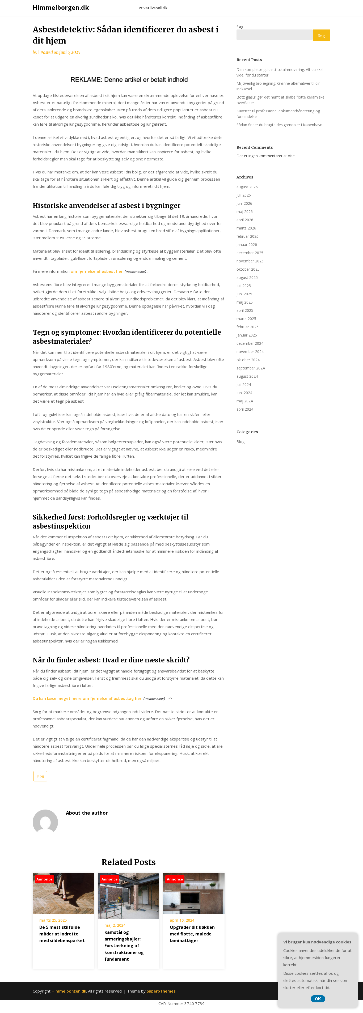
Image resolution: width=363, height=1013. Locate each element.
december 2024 (250, 343)
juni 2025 (244, 293)
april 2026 (245, 219)
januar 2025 (247, 335)
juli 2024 (244, 384)
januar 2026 (247, 244)
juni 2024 (244, 392)
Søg (240, 26)
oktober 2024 (248, 359)
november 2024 (250, 351)
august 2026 (247, 186)
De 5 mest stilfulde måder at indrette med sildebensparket (62, 933)
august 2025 (247, 277)
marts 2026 (246, 228)
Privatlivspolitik (153, 7)
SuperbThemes (161, 991)
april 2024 (245, 409)
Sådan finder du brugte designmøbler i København (279, 124)
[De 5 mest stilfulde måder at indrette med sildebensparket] (63, 891)
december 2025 (250, 252)
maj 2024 (245, 400)
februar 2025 (248, 326)
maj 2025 (245, 302)
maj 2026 (245, 211)
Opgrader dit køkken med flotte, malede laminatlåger (192, 933)
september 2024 (251, 368)
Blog (40, 776)
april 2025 (245, 310)
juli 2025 (244, 285)
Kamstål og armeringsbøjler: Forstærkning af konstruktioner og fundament (124, 945)
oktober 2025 (248, 269)
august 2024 (247, 376)
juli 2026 (244, 195)
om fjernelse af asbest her (97, 271)
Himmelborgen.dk (61, 7)
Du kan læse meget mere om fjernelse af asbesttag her (87, 698)
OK (318, 999)
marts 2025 (246, 318)
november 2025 (250, 260)
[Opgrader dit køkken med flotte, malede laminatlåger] (194, 891)
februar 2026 (248, 236)
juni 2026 (244, 203)
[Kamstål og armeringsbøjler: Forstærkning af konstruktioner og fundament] (128, 894)
